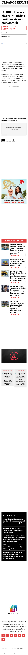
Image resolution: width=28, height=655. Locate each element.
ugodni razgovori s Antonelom (9, 141)
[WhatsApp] (13, 39)
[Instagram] (7, 635)
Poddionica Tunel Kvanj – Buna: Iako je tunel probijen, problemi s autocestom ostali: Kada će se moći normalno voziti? (18, 275)
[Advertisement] (14, 160)
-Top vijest (14, 255)
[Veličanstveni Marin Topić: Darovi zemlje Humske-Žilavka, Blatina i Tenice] (5, 262)
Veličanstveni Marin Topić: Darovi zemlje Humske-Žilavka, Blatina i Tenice (17, 262)
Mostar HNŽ (8, 29)
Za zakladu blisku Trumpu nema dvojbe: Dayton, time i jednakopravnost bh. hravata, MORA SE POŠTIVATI (18, 290)
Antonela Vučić (10, 26)
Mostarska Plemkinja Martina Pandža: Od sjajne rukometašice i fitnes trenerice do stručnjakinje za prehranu (17, 249)
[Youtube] (3, 639)
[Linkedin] (16, 39)
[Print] (23, 39)
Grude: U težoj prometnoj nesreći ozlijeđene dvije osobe (7, 382)
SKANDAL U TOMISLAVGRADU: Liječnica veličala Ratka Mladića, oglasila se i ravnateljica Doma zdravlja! (18, 306)
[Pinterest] (9, 39)
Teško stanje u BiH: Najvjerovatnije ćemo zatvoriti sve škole (20, 384)
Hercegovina (9, 28)
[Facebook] (2, 39)
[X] (6, 39)
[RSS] (19, 635)
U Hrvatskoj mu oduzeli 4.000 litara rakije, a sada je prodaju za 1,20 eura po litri (13, 547)
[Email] (20, 39)
